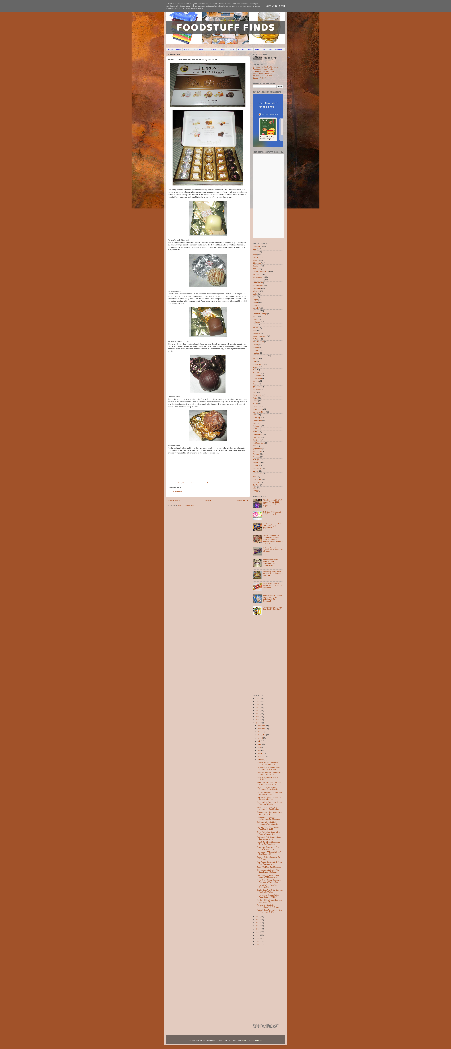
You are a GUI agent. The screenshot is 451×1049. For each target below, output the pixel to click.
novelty (255, 328)
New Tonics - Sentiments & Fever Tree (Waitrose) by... (269, 863)
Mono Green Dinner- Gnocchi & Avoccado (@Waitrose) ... (269, 881)
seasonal (204, 483)
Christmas (186, 483)
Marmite (256, 482)
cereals (256, 308)
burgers (256, 381)
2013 (258, 929)
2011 (258, 935)
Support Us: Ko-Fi (259, 78)
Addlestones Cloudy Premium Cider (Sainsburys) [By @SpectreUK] (270, 562)
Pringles (256, 454)
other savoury (258, 277)
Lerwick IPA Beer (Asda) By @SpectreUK (267, 886)
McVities (256, 339)
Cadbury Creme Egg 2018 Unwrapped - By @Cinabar (268, 808)
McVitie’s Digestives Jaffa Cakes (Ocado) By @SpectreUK (272, 525)
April (259, 750)
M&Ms (255, 404)
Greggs (256, 491)
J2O (254, 488)
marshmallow (258, 474)
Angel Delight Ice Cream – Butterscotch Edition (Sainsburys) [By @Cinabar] (272, 598)
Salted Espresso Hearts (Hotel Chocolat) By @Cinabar (268, 768)
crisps (255, 252)
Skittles (255, 432)
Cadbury (256, 266)
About (178, 49)
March (260, 753)
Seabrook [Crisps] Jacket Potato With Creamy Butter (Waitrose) (273, 573)
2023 (258, 707)
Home (170, 49)
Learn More (271, 6)
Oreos (255, 344)
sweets (255, 260)
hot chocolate (258, 285)
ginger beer (257, 448)
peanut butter (258, 364)
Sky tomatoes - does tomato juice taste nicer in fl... (269, 813)
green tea (256, 387)
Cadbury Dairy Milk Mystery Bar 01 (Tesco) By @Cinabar (272, 550)
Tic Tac (255, 485)
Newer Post (174, 500)
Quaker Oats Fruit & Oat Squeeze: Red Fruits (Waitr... (270, 891)
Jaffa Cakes (257, 420)
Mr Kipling (256, 373)
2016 (258, 920)
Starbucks (256, 406)
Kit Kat (255, 316)
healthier (256, 350)
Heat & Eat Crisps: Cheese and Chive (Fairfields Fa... (268, 843)
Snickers (256, 440)
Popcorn (256, 311)
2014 (258, 926)
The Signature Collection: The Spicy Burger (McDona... (268, 871)
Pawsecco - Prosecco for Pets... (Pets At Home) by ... (269, 848)
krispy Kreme (258, 409)
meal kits (256, 389)
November (262, 729)
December (262, 726)
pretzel (255, 465)
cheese (256, 367)
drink (255, 255)
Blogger (259, 1040)
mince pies (257, 479)
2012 (258, 932)
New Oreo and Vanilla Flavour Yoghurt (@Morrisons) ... (268, 876)
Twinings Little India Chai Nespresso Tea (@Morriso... (268, 823)
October (261, 732)
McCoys (256, 460)
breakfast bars (258, 342)
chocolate (177, 483)
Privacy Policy (199, 49)
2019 (258, 720)
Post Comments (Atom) (187, 505)
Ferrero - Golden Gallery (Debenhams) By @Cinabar (268, 906)
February (261, 756)
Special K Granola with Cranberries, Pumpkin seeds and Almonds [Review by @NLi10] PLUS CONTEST (272, 539)
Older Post (242, 500)
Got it (282, 6)
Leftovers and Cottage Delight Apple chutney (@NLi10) (268, 896)
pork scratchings (259, 412)
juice (255, 423)
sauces (255, 319)
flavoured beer (258, 280)
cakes (255, 269)
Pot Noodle (257, 468)
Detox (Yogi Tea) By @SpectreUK (269, 867)
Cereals (232, 49)
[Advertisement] (203, 466)
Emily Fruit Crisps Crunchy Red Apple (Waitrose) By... (268, 833)
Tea (270, 49)
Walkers (256, 291)
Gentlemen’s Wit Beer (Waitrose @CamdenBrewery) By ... (269, 783)
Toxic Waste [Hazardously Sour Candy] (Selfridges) (272, 608)
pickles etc (257, 462)
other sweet (257, 378)
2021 (258, 714)
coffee (255, 294)
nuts (198, 483)
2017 (258, 917)
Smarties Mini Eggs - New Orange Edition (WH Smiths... (269, 803)
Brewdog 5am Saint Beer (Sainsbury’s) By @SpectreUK (269, 818)
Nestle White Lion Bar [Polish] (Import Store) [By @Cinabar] (272, 585)
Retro (255, 398)
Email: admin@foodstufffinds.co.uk (266, 67)
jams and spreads (259, 336)
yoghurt (256, 347)
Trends (255, 359)
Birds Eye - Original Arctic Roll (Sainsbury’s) (272, 513)
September (262, 735)
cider (255, 361)
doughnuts (257, 375)
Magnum (256, 457)
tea (254, 297)
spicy (255, 330)
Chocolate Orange (260, 314)
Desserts (278, 49)
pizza (255, 325)
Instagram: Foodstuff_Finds (263, 71)
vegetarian (257, 333)
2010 (258, 938)
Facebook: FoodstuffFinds (263, 69)
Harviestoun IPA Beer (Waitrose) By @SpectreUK (269, 853)
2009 (258, 941)
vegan (255, 300)
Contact (187, 49)
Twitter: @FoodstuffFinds (262, 73)
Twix (254, 446)
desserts (256, 305)
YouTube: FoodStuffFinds (262, 76)
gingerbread (257, 434)
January (261, 759)
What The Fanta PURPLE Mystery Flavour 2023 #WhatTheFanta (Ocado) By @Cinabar (272, 503)
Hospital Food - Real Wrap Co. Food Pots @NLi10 (268, 828)
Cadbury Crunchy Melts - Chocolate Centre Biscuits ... (268, 788)
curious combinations (261, 271)
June (260, 744)
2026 (258, 698)
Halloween (257, 288)
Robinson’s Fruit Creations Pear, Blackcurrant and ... (269, 838)
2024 (258, 704)
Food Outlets (260, 49)
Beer (250, 49)
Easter (255, 302)
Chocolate (212, 49)
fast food (256, 429)
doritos (255, 471)
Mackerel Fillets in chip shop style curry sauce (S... (269, 901)
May (259, 747)
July (259, 741)
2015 (258, 923)
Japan (255, 401)
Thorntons (257, 451)
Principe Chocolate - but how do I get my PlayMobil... (269, 793)
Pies (254, 392)
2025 (258, 701)
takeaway (256, 417)
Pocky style (257, 395)
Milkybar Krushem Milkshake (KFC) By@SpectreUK (267, 763)
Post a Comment (177, 491)
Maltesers (256, 426)
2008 (258, 944)
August (260, 738)
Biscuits (241, 49)
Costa (255, 384)
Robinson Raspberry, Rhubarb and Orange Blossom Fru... (270, 773)
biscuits (256, 257)
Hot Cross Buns (259, 443)
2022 (258, 711)
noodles (256, 353)
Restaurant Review (260, 356)
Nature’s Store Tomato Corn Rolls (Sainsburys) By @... (269, 911)
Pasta (255, 415)
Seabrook (256, 437)
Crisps (222, 49)
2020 (258, 717)
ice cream (256, 274)
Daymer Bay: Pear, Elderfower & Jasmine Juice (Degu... (269, 798)
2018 (258, 723)
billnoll (243, 1040)
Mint (254, 370)
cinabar (193, 483)
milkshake (256, 322)
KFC (254, 477)
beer (255, 249)
